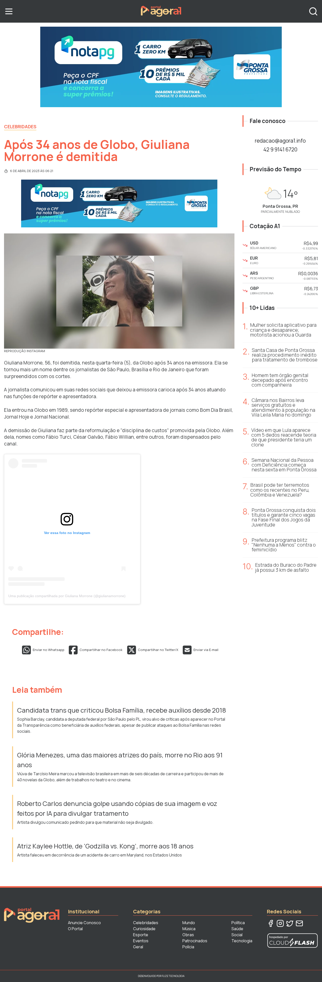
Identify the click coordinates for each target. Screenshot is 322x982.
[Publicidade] (161, 67)
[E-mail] (299, 923)
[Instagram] (280, 923)
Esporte (140, 934)
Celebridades (20, 127)
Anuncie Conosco (84, 922)
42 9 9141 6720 (280, 149)
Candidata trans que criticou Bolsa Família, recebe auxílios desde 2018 (121, 710)
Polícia (188, 947)
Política (238, 922)
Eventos (140, 941)
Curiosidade (144, 928)
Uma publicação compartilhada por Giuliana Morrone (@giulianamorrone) (67, 596)
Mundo (188, 922)
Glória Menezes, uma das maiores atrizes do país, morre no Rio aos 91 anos (120, 760)
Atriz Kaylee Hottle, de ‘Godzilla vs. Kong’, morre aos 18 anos (105, 846)
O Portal (75, 928)
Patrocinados (194, 941)
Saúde (237, 928)
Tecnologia (241, 941)
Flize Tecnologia (173, 976)
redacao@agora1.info (280, 140)
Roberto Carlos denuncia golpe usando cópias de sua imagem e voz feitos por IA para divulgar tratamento (117, 808)
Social (237, 934)
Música (188, 928)
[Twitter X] (290, 923)
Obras (188, 934)
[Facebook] (270, 923)
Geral (138, 947)
